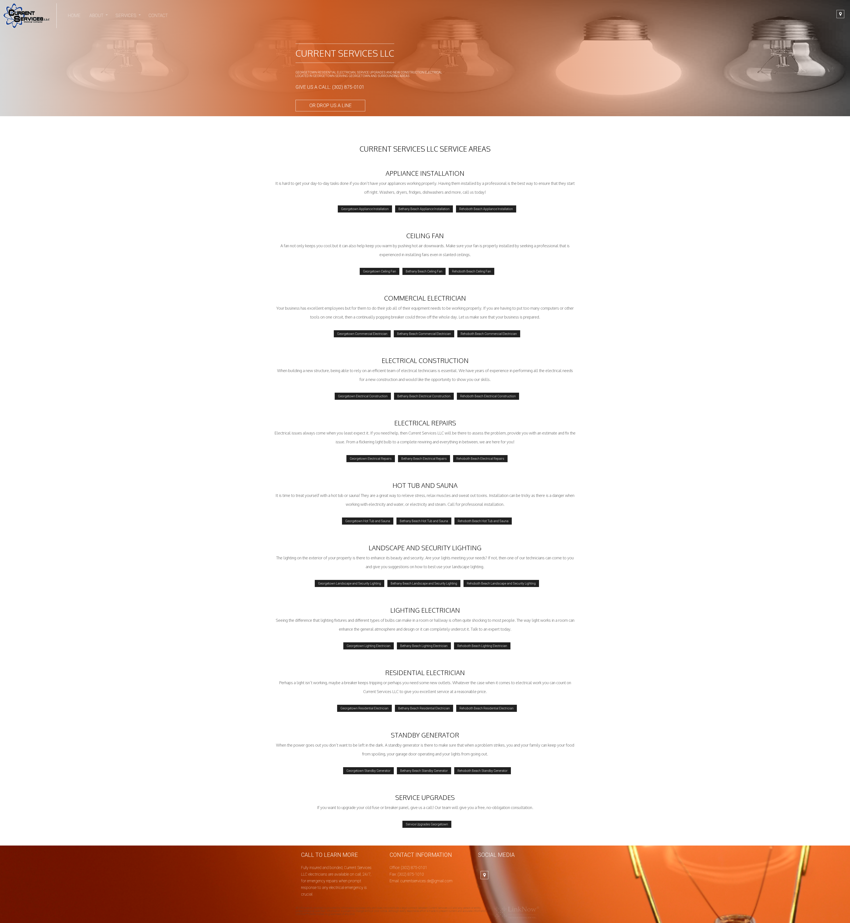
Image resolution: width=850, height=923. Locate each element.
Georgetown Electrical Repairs (371, 458)
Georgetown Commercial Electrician (362, 334)
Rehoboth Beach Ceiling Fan (471, 271)
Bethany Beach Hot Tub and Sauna (424, 521)
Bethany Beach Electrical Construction (423, 396)
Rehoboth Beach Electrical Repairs (480, 458)
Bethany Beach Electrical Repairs (424, 458)
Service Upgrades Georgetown (427, 824)
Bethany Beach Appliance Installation (424, 209)
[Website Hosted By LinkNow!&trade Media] (517, 912)
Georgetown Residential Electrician (364, 708)
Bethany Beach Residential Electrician (424, 708)
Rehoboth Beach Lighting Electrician (482, 646)
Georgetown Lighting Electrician (368, 646)
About (96, 15)
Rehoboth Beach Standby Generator (483, 770)
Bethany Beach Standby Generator (424, 770)
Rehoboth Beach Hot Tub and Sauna (483, 521)
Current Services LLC (345, 53)
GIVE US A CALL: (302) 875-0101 (330, 87)
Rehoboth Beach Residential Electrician (487, 708)
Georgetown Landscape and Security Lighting (349, 583)
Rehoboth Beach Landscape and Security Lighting (501, 583)
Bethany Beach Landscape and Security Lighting (424, 583)
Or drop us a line (330, 105)
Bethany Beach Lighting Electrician (424, 646)
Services (126, 15)
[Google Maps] (840, 14)
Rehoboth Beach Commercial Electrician (489, 334)
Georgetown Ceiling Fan (379, 271)
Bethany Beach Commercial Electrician (424, 334)
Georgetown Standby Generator (368, 770)
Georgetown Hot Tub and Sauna (367, 521)
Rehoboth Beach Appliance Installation (486, 209)
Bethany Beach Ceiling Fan (424, 271)
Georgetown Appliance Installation (365, 209)
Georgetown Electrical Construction (363, 396)
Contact (158, 15)
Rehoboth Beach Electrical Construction (488, 396)
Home (74, 15)
